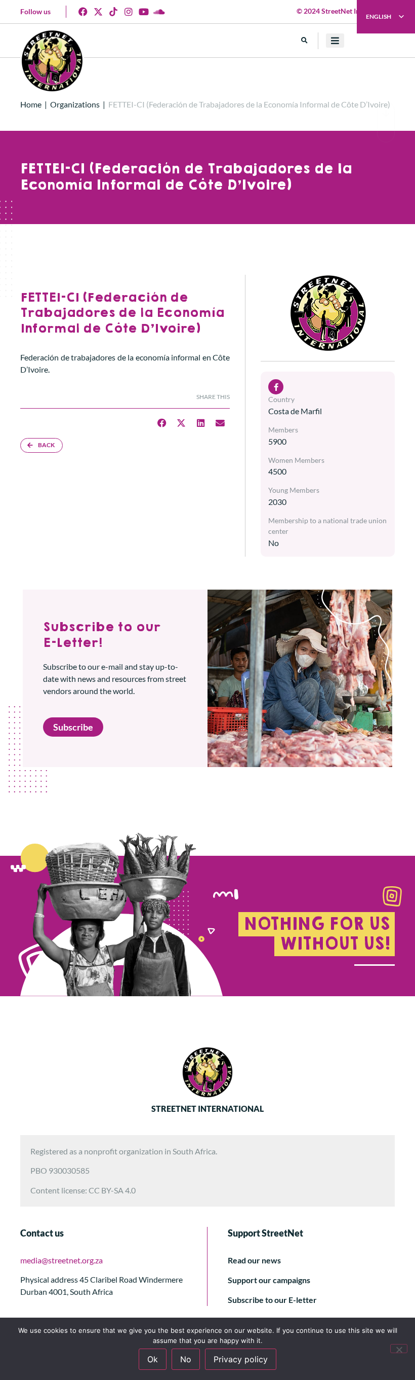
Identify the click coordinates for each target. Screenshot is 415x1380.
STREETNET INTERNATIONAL (207, 1108)
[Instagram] (128, 11)
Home (31, 104)
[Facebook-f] (275, 386)
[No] (398, 1348)
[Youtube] (143, 11)
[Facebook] (83, 11)
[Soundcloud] (158, 11)
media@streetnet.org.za (61, 1260)
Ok (152, 1359)
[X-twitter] (98, 11)
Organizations (75, 104)
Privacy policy (241, 1359)
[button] (304, 40)
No (185, 1359)
